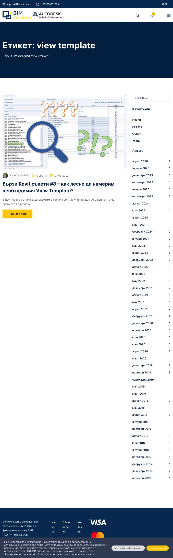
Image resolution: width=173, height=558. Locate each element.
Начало (53, 527)
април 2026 (140, 161)
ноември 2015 (141, 457)
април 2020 (140, 351)
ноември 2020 (141, 330)
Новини (137, 119)
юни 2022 (138, 273)
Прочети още (17, 213)
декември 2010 (142, 471)
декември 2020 (142, 323)
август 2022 (140, 267)
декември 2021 (142, 288)
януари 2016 (140, 450)
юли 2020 (138, 337)
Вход (164, 3)
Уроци (136, 140)
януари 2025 (140, 189)
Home (6, 56)
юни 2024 (138, 210)
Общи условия (66, 527)
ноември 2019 (141, 372)
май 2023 (138, 245)
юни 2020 (138, 344)
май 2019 (138, 386)
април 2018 (139, 414)
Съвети (41, 175)
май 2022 (138, 281)
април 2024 (140, 217)
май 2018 (138, 407)
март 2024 (139, 224)
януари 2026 (140, 168)
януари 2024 (140, 238)
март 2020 (139, 358)
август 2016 (140, 436)
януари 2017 (140, 421)
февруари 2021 (142, 316)
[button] (168, 15)
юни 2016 (138, 443)
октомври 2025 (142, 182)
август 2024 (140, 203)
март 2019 (139, 393)
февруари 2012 (142, 464)
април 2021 (139, 309)
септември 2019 (143, 379)
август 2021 (140, 295)
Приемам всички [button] (158, 548)
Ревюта (137, 126)
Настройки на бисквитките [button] (128, 548)
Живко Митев (19, 175)
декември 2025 (142, 175)
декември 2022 (142, 259)
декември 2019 (142, 365)
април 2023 (140, 252)
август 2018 (140, 400)
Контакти (80, 527)
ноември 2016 (141, 428)
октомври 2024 (142, 196)
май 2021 (138, 302)
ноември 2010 (141, 478)
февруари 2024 (142, 231)
